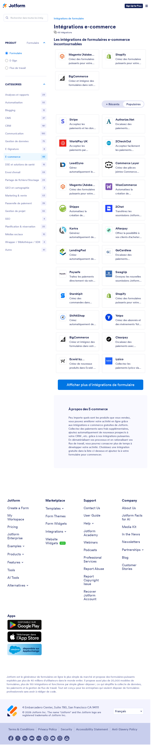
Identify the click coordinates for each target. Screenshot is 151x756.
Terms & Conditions (21, 729)
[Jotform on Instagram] (59, 738)
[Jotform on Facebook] (10, 738)
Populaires (133, 104)
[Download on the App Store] (24, 636)
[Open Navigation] (147, 6)
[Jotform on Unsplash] (66, 738)
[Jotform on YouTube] (52, 738)
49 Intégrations (64, 32)
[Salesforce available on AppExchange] (24, 649)
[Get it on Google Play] (24, 625)
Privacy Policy (47, 729)
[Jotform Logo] (14, 6)
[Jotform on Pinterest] (45, 738)
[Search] (7, 17)
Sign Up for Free (133, 5)
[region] (26, 168)
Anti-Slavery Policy (124, 729)
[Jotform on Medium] (31, 738)
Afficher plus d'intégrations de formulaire (100, 384)
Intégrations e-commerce (85, 27)
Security (66, 729)
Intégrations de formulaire (69, 18)
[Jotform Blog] (38, 738)
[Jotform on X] (17, 738)
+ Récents (112, 104)
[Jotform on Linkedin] (24, 738)
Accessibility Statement (92, 729)
